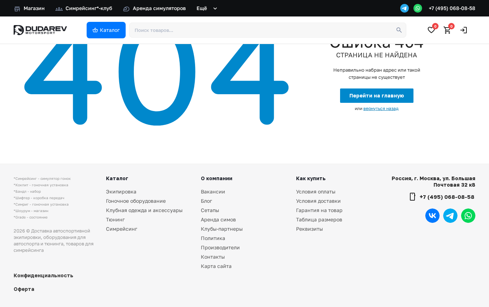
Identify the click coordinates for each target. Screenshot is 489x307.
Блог (206, 201)
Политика (213, 238)
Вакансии (213, 191)
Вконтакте (432, 215)
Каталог (117, 178)
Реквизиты (309, 229)
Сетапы (210, 210)
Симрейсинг (121, 229)
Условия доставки (318, 201)
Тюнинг (115, 219)
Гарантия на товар (319, 210)
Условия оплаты (315, 191)
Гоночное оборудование (136, 201)
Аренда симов (218, 219)
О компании (216, 178)
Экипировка (121, 191)
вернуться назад (380, 108)
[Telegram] (404, 8)
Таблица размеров (319, 219)
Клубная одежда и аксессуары (144, 210)
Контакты (213, 257)
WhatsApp (468, 215)
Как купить (311, 178)
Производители (220, 247)
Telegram (450, 215)
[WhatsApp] (417, 8)
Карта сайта (216, 266)
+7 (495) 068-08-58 (452, 8)
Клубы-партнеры (222, 229)
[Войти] (463, 30)
